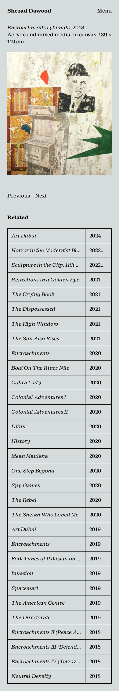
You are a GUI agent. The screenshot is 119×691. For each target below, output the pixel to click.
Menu (104, 10)
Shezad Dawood (29, 10)
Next (41, 195)
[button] (59, 113)
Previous (18, 195)
